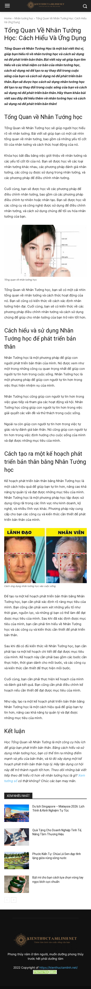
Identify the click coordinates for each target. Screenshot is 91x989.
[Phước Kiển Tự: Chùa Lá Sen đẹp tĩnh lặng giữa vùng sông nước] (16, 860)
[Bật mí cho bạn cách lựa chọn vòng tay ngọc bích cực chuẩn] (16, 884)
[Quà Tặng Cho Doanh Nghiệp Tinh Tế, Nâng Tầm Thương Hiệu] (16, 837)
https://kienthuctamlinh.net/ (58, 967)
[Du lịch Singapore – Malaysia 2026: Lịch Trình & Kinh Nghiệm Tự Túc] (16, 813)
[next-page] (13, 900)
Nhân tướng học (23, 18)
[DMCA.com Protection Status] (45, 973)
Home (8, 18)
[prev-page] (7, 900)
